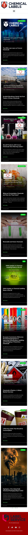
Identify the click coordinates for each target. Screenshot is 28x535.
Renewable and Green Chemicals (13, 242)
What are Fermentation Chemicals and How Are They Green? (13, 194)
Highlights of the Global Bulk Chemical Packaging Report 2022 (13, 489)
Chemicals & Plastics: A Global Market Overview (12, 391)
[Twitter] (12, 527)
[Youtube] (15, 527)
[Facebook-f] (8, 527)
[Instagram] (19, 527)
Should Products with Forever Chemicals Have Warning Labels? (13, 145)
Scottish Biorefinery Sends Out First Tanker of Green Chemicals (14, 97)
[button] (14, 11)
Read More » (5, 60)
